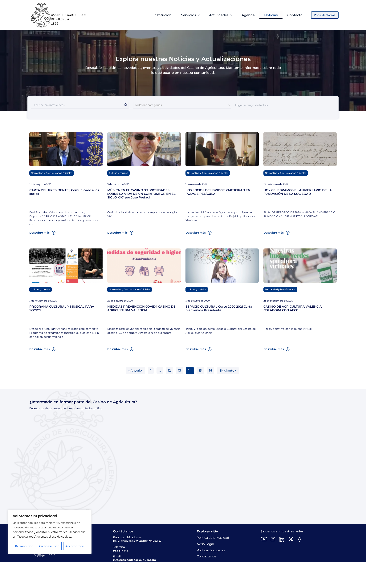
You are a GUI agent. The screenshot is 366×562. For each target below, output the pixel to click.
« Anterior (135, 370)
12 (169, 370)
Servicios (188, 15)
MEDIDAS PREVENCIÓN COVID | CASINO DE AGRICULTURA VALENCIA (141, 308)
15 (200, 370)
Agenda (248, 15)
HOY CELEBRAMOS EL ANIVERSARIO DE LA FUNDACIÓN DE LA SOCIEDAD (297, 192)
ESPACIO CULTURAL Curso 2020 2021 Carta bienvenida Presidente (218, 308)
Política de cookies (211, 550)
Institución (162, 15)
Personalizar (24, 546)
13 (179, 370)
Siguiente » (228, 370)
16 (210, 370)
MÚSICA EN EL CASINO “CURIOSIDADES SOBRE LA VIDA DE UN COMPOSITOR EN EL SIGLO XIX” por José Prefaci (141, 193)
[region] (50, 532)
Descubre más (39, 232)
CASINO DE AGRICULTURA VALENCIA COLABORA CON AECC (292, 308)
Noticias (271, 15)
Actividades (219, 15)
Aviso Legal (205, 544)
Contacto (295, 15)
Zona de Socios (324, 15)
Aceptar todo (74, 546)
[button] (190, 15)
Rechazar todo (49, 546)
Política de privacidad (213, 537)
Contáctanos (206, 556)
